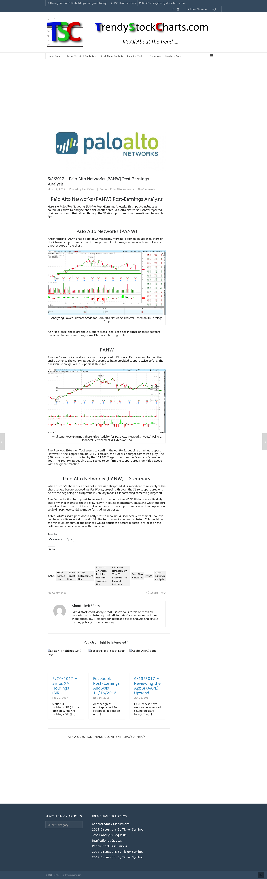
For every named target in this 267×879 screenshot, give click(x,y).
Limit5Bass (88, 189)
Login (214, 9)
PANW (149, 576)
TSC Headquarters (125, 3)
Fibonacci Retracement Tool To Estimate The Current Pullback (119, 576)
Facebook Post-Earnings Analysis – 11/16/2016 (106, 685)
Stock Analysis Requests (109, 835)
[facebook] (173, 9)
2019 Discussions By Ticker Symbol (117, 829)
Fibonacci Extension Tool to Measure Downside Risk (101, 576)
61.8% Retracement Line (85, 576)
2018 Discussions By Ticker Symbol (117, 852)
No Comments (146, 189)
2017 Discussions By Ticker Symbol (117, 857)
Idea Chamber (199, 9)
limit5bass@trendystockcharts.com (164, 3)
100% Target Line (61, 576)
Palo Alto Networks (137, 576)
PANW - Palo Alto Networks (117, 189)
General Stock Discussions (110, 824)
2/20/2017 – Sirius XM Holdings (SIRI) (64, 685)
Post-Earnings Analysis (160, 576)
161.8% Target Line (71, 576)
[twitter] (183, 9)
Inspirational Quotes (107, 840)
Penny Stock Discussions (109, 846)
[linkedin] (178, 9)
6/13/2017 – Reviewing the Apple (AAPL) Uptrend (147, 685)
